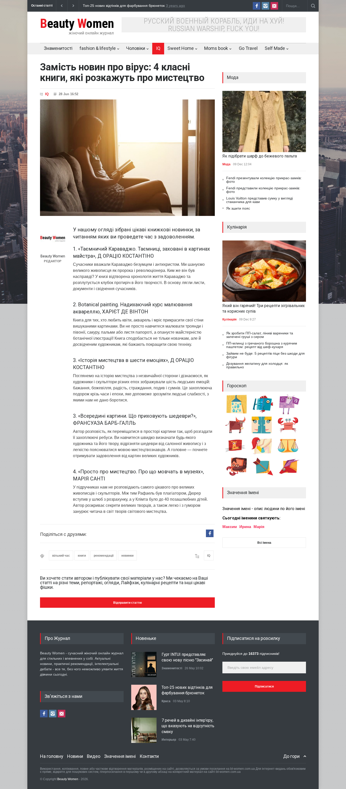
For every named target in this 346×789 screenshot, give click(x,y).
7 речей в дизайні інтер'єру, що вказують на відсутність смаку (188, 726)
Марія (259, 527)
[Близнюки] (264, 434)
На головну (51, 756)
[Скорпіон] (238, 475)
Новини (75, 756)
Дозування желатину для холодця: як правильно (257, 365)
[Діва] (264, 455)
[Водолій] (238, 413)
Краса (166, 701)
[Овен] (291, 413)
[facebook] (256, 6)
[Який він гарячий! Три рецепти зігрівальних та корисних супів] (264, 271)
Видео (93, 756)
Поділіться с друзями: (63, 534)
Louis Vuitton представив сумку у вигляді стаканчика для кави (259, 200)
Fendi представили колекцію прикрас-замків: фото (263, 190)
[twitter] (265, 6)
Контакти (149, 756)
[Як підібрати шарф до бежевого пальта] (264, 121)
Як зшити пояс (238, 208)
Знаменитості (58, 48)
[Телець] (237, 434)
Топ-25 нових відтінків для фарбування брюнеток (106, 6)
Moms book (216, 48)
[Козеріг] (290, 475)
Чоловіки (135, 48)
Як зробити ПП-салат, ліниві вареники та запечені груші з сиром (259, 335)
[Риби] (265, 413)
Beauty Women (68, 779)
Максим (229, 527)
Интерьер (169, 739)
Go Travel (248, 48)
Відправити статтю (127, 602)
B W (77, 23)
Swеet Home (180, 48)
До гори (291, 756)
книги (82, 555)
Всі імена (264, 542)
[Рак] (290, 434)
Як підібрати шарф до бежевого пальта (259, 156)
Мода (226, 164)
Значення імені (120, 756)
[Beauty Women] (52, 238)
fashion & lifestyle (98, 48)
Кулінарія (229, 319)
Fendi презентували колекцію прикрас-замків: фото (264, 180)
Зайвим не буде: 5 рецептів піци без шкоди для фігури (265, 355)
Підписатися (264, 686)
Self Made (275, 48)
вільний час (61, 555)
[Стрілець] (265, 475)
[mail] (274, 6)
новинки (127, 555)
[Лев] (237, 455)
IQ (158, 48)
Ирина (245, 527)
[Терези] (290, 455)
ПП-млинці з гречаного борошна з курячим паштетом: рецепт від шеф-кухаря (261, 345)
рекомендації (103, 555)
